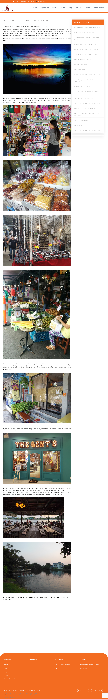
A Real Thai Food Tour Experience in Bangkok (86, 54)
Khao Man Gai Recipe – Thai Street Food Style (86, 44)
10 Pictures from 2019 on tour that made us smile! (86, 92)
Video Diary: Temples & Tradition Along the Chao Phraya (86, 114)
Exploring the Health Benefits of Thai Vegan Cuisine (86, 38)
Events (54, 8)
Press (6, 675)
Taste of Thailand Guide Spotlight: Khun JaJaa (86, 75)
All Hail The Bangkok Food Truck (82, 59)
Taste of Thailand (35, 690)
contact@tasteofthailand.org (90, 664)
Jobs (56, 668)
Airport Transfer (98, 8)
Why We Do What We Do (80, 120)
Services (62, 8)
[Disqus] (37, 628)
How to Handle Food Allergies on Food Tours (86, 27)
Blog (70, 8)
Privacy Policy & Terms (10, 679)
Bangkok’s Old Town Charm (81, 86)
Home (35, 8)
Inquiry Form (83, 668)
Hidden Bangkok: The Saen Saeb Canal (84, 108)
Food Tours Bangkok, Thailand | (16, 694)
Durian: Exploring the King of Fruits (83, 32)
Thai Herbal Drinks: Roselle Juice (83, 98)
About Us (78, 8)
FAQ (5, 668)
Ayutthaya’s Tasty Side (80, 64)
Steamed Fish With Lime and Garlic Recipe (85, 49)
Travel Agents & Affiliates (62, 664)
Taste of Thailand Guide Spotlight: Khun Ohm (86, 103)
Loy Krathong (77, 125)
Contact (87, 8)
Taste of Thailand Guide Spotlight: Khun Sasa (86, 130)
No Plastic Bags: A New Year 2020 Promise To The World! (86, 80)
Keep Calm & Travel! (79, 69)
